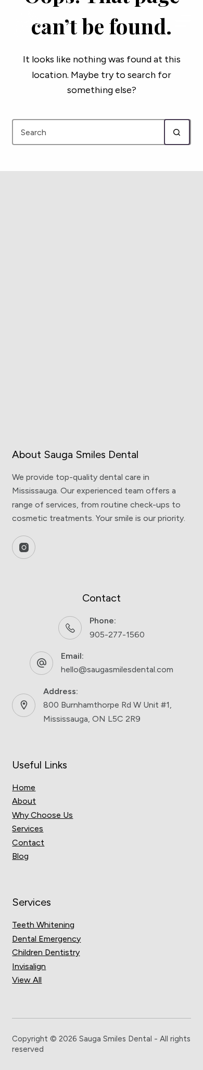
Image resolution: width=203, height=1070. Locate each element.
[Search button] (177, 132)
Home (23, 787)
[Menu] (183, 21)
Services (27, 828)
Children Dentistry (46, 952)
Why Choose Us (42, 815)
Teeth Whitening (43, 925)
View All (27, 980)
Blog (20, 856)
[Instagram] (23, 547)
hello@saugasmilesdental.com (117, 669)
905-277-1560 (117, 635)
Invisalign (29, 966)
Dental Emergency (46, 939)
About (24, 801)
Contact (28, 842)
